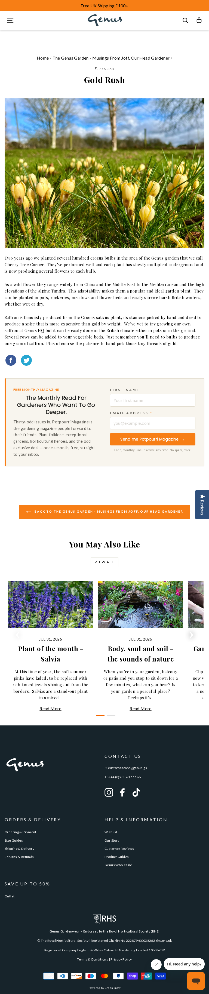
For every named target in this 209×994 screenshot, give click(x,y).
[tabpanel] (50, 646)
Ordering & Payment (20, 832)
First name (125, 390)
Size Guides (14, 840)
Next (191, 633)
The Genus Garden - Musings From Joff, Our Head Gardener (111, 57)
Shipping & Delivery (19, 849)
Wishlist (110, 832)
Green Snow (113, 987)
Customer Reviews (119, 849)
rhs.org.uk (164, 940)
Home (43, 57)
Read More (50, 708)
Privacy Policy (121, 959)
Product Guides (116, 857)
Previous (17, 633)
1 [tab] (99, 717)
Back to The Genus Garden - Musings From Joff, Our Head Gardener (108, 511)
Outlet (9, 896)
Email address (131, 413)
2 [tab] (110, 717)
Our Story (111, 840)
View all (104, 562)
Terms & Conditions (92, 959)
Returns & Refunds (19, 857)
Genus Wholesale (118, 865)
